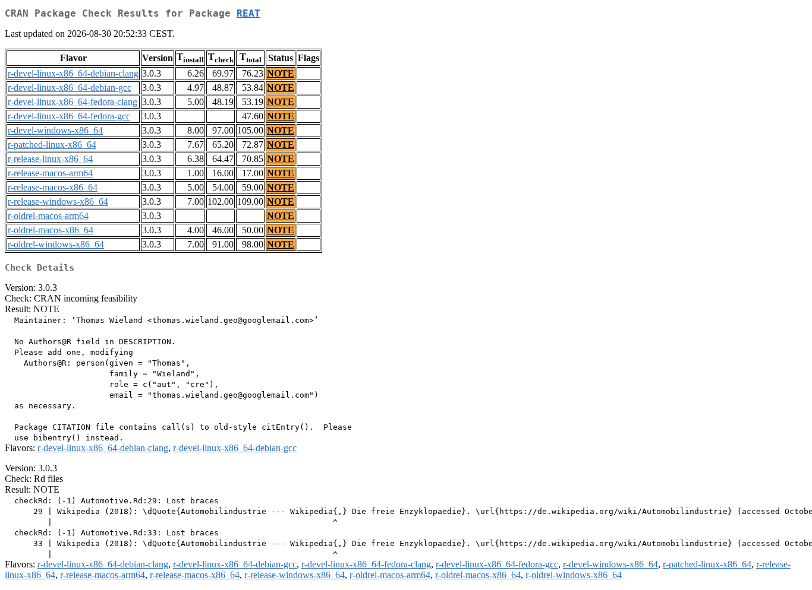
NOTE (280, 73)
